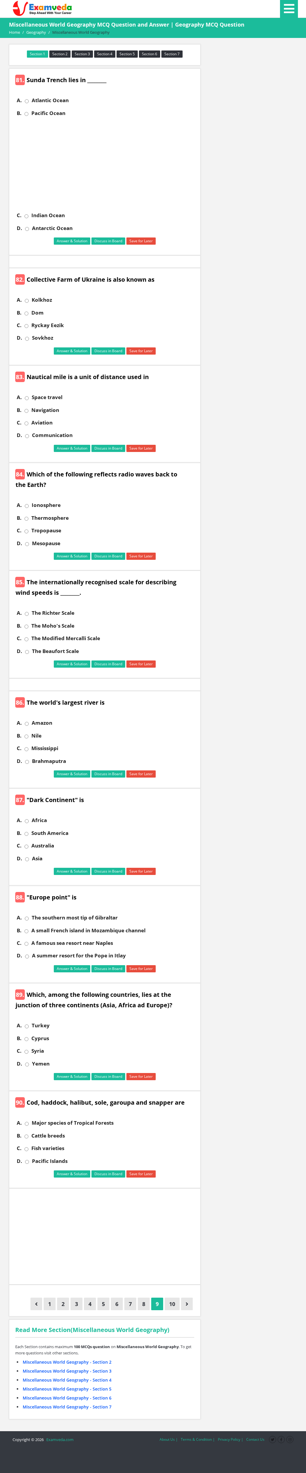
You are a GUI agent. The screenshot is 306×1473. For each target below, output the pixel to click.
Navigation (45, 410)
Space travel (47, 397)
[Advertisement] (107, 164)
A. (19, 100)
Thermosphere (50, 518)
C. (19, 215)
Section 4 (104, 53)
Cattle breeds (48, 1135)
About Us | (169, 1439)
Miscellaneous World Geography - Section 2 (67, 1362)
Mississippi (44, 748)
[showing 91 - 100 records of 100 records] (187, 1304)
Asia (37, 858)
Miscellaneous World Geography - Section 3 (67, 1371)
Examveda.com (59, 1439)
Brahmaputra (49, 761)
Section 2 (60, 53)
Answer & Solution (72, 240)
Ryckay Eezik (47, 325)
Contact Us (255, 1439)
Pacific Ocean (48, 113)
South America (49, 833)
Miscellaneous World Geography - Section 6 (67, 1398)
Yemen (41, 1063)
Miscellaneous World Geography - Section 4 (67, 1380)
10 (172, 1304)
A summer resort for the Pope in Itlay (79, 955)
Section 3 (82, 53)
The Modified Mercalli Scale (65, 638)
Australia (42, 845)
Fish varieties (47, 1148)
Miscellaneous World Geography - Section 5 (67, 1389)
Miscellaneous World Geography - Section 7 (67, 1407)
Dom (37, 312)
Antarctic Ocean (52, 228)
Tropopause (46, 530)
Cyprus (40, 1038)
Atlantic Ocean (50, 100)
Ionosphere (46, 505)
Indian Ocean (48, 215)
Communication (52, 435)
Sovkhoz (42, 338)
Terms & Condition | (198, 1439)
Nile (36, 735)
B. (19, 113)
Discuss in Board (108, 240)
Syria (37, 1051)
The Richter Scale (53, 613)
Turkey (41, 1025)
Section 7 (172, 53)
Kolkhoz (42, 300)
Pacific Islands (50, 1161)
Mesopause (46, 543)
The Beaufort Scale (55, 651)
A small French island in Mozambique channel (88, 930)
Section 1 (37, 53)
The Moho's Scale (52, 626)
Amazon (42, 723)
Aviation (42, 422)
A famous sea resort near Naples (72, 943)
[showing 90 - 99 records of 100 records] (36, 1304)
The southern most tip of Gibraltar (75, 917)
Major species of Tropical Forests (73, 1123)
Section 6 (149, 53)
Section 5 (127, 53)
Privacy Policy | (230, 1439)
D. (19, 228)
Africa (39, 820)
